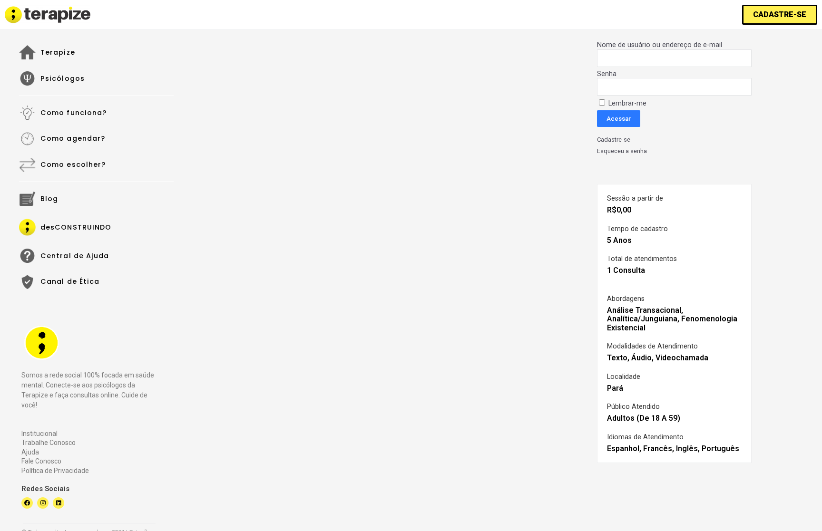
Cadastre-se (613, 139)
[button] (779, 15)
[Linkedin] (58, 503)
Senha (606, 74)
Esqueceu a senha (622, 151)
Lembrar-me (626, 103)
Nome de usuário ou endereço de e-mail (659, 45)
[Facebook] (27, 503)
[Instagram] (43, 503)
